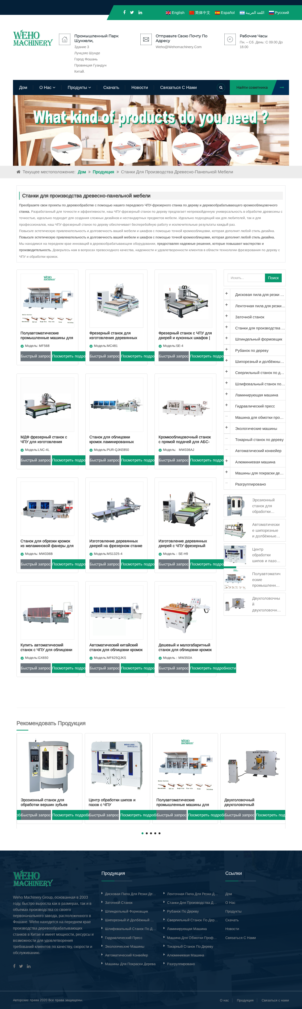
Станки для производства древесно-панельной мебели (260, 328)
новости (139, 87)
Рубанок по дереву (251, 350)
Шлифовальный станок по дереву (260, 384)
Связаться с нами (275, 1000)
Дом (23, 87)
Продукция (103, 172)
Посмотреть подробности (75, 356)
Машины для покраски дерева (260, 473)
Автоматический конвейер (258, 450)
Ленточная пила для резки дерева (260, 306)
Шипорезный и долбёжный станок (260, 361)
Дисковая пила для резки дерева (260, 294)
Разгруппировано (250, 484)
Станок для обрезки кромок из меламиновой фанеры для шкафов (47, 545)
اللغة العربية (254, 13)
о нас (46, 87)
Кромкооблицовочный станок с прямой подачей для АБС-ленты (185, 441)
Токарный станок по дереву (259, 439)
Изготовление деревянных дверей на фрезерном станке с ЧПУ (115, 545)
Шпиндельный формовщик (258, 339)
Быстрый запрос (35, 356)
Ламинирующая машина (256, 395)
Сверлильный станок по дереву (260, 372)
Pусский (281, 13)
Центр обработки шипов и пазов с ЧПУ (44, 802)
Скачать (111, 87)
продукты (78, 87)
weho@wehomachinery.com (179, 47)
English (177, 13)
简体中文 (202, 13)
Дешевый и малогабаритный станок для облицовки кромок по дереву (185, 649)
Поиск (273, 278)
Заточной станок (249, 317)
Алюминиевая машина (255, 462)
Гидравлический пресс (255, 406)
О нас (224, 1000)
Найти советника (252, 87)
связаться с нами (178, 87)
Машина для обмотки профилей (260, 417)
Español (227, 13)
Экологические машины (256, 428)
